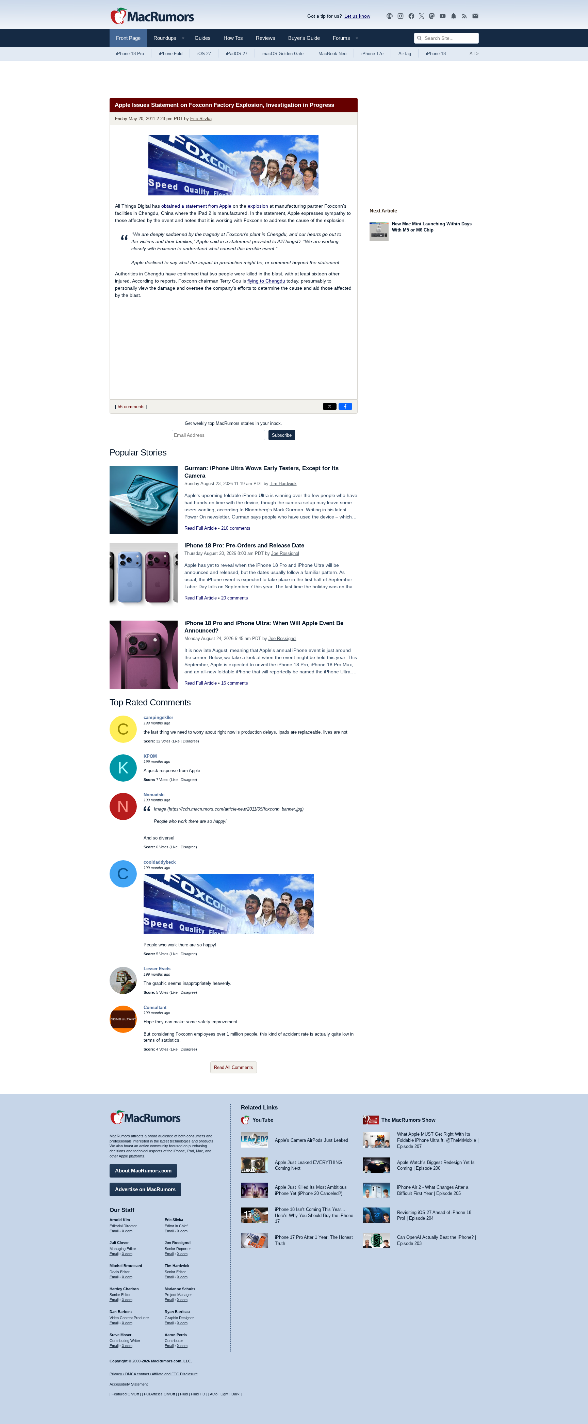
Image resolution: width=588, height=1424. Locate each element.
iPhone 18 (436, 53)
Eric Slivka (201, 118)
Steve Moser (120, 1335)
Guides (203, 38)
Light (224, 1394)
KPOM (150, 756)
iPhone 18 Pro (130, 53)
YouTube (262, 1120)
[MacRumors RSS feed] (464, 16)
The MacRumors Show (408, 1120)
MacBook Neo (332, 53)
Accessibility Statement (129, 1384)
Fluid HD (198, 1394)
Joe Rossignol (285, 553)
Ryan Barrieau (177, 1312)
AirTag (404, 53)
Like (176, 741)
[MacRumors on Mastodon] (431, 16)
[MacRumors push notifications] (453, 16)
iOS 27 (204, 53)
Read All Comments (233, 1067)
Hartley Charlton (124, 1289)
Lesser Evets (157, 968)
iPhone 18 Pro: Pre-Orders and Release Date (244, 545)
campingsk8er (158, 717)
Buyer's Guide (304, 38)
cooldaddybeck (160, 862)
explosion (258, 206)
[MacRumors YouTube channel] (442, 16)
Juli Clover (119, 1243)
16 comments (234, 683)
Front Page (128, 38)
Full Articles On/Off (159, 1394)
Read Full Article (200, 528)
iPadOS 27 (236, 53)
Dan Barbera (121, 1312)
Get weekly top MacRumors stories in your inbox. (233, 423)
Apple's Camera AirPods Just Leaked (311, 1140)
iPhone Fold (170, 53)
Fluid (184, 1394)
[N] (123, 818)
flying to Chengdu (266, 281)
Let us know (357, 16)
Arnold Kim (120, 1220)
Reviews (265, 38)
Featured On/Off (125, 1394)
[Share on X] (330, 406)
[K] (123, 780)
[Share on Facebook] (345, 406)
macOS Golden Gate (283, 53)
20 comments (234, 598)
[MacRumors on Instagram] (400, 16)
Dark (235, 1394)
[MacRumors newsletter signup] (475, 16)
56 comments (131, 406)
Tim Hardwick (283, 483)
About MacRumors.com (143, 1170)
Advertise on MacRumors (145, 1189)
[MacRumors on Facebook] (411, 16)
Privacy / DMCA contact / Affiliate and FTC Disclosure (154, 1374)
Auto (213, 1394)
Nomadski (154, 794)
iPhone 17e (372, 53)
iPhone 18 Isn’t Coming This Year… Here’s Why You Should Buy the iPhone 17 (314, 1215)
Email (114, 1231)
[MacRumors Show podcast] (389, 16)
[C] (123, 741)
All (474, 53)
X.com (127, 1231)
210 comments (235, 528)
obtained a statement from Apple (196, 206)
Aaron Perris (176, 1335)
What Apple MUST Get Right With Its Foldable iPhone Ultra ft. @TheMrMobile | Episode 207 (437, 1140)
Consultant (155, 1007)
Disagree (190, 741)
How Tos (233, 38)
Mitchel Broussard (126, 1266)
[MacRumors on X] (421, 16)
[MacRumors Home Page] (152, 16)
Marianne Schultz (180, 1289)
